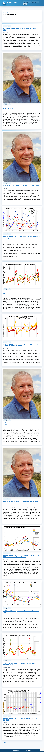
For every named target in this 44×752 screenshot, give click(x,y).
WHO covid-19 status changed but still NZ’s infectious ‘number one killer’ (21, 29)
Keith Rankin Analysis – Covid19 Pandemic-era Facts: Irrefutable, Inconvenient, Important (21, 502)
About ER (26, 2)
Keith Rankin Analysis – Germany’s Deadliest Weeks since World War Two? (22, 292)
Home (25, 4)
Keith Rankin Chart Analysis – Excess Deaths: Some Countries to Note (21, 611)
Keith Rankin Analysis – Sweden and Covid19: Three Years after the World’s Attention (21, 107)
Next (6, 742)
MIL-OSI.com (28, 750)
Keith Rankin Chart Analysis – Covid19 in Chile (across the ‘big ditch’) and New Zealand (22, 663)
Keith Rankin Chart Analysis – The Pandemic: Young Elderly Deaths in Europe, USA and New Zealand (21, 237)
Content (34, 2)
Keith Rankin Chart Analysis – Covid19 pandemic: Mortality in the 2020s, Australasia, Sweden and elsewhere (21, 556)
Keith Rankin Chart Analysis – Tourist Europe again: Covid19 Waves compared (21, 719)
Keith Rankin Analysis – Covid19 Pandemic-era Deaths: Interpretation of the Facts (22, 423)
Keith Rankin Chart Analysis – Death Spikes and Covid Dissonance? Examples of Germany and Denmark (21, 345)
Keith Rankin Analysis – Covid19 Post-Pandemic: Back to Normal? (21, 185)
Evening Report (11, 2)
